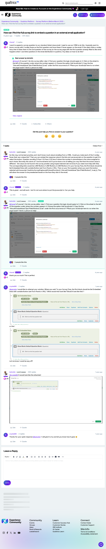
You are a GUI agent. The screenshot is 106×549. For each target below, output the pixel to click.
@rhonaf (16, 61)
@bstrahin (13, 289)
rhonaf (11, 42)
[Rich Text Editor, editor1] (53, 469)
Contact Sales (86, 523)
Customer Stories (59, 525)
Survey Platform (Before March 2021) (49, 21)
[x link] (11, 533)
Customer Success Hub (61, 523)
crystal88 (13, 286)
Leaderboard (34, 531)
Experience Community (10, 21)
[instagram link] (4, 533)
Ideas (31, 527)
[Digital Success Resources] (99, 3)
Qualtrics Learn (58, 531)
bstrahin (12, 152)
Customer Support (87, 525)
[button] (2, 15)
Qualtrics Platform (27, 21)
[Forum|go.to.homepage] (37, 15)
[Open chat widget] (100, 544)
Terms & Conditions (88, 532)
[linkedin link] (15, 533)
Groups (32, 525)
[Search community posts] (63, 3)
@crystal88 (13, 375)
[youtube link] (19, 533)
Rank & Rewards (36, 529)
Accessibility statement (89, 534)
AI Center (56, 529)
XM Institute (57, 527)
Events (32, 523)
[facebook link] (7, 533)
